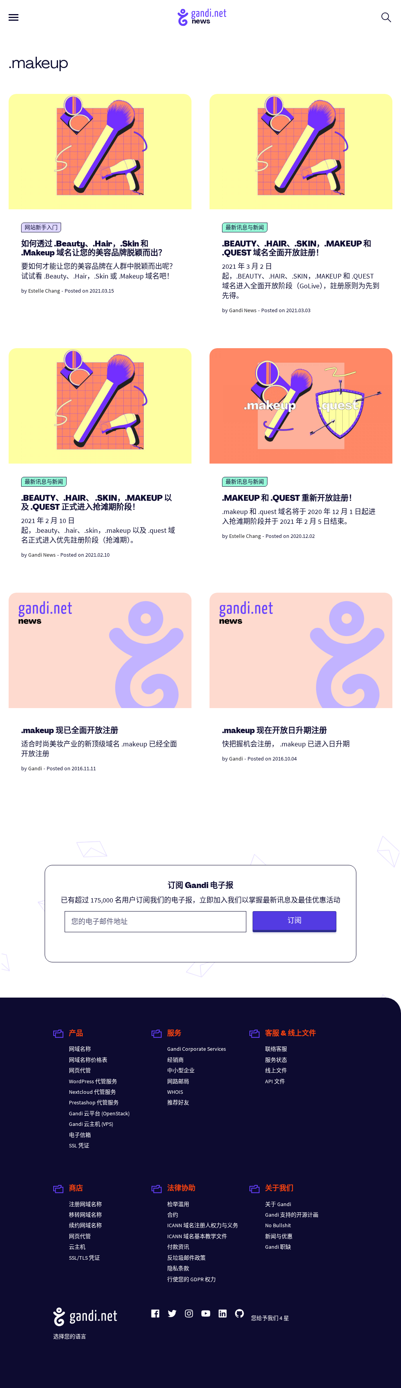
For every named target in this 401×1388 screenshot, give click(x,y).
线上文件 (276, 1070)
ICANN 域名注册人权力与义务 (202, 1225)
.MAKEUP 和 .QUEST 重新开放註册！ (289, 499)
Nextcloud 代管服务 (92, 1091)
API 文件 (275, 1081)
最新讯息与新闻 (245, 227)
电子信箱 (80, 1134)
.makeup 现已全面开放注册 (69, 731)
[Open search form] (386, 17)
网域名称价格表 (88, 1059)
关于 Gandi (278, 1204)
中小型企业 (181, 1070)
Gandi (35, 768)
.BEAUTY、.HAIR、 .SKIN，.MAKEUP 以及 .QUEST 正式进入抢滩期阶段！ (96, 503)
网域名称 (80, 1048)
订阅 (294, 920)
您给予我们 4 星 (270, 1317)
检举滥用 (178, 1204)
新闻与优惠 (279, 1236)
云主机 (77, 1246)
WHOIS (175, 1091)
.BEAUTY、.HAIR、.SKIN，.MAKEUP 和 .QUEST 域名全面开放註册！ (296, 249)
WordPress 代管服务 (93, 1081)
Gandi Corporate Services (196, 1048)
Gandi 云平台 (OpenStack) (99, 1113)
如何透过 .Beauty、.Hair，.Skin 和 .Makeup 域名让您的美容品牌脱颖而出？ (93, 249)
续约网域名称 (85, 1225)
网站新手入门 (41, 227)
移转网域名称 (85, 1214)
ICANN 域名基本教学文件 (197, 1236)
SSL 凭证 (79, 1145)
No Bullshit (278, 1225)
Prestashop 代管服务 (94, 1102)
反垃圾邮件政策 (186, 1257)
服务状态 (276, 1059)
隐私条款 (178, 1268)
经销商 (175, 1059)
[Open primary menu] (13, 17)
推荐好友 (178, 1102)
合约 (172, 1214)
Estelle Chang (44, 290)
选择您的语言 (69, 1336)
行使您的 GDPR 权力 (191, 1279)
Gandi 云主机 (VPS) (91, 1123)
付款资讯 (178, 1246)
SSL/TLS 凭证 (84, 1257)
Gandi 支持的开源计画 (291, 1214)
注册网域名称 (85, 1204)
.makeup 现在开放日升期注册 (274, 731)
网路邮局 (178, 1081)
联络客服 (276, 1048)
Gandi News (242, 310)
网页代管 (80, 1070)
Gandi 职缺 (278, 1246)
